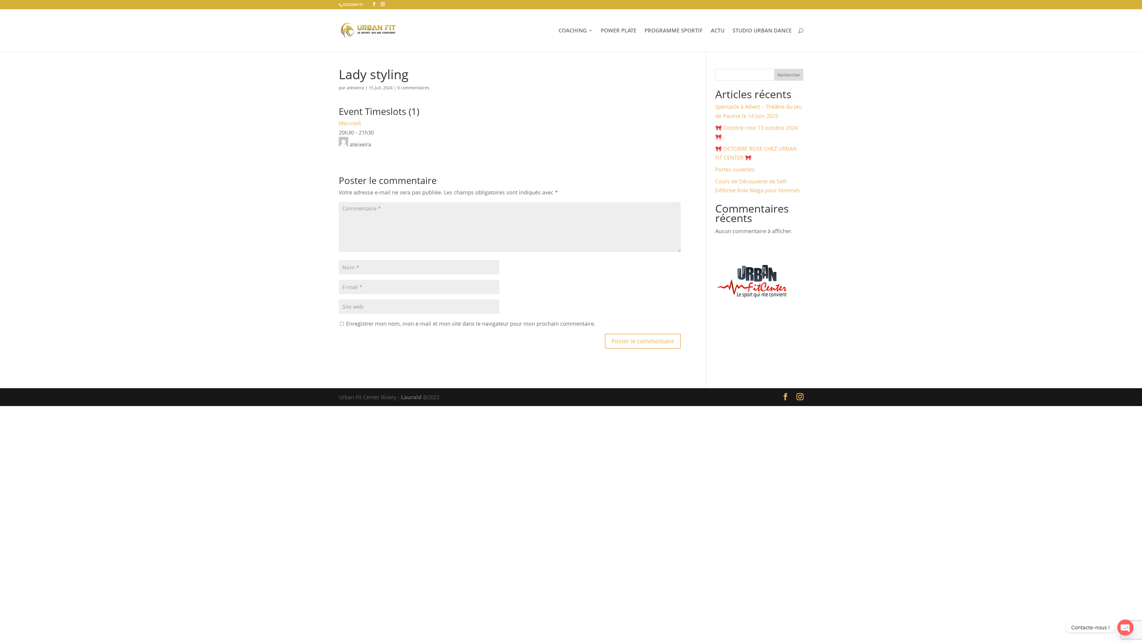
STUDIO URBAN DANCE (762, 31)
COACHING (573, 31)
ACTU (717, 31)
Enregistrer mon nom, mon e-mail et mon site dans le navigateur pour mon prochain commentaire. (470, 323)
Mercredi (350, 123)
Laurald (411, 397)
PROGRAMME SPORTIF (673, 31)
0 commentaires (413, 87)
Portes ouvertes (734, 169)
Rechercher (788, 75)
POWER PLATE (618, 31)
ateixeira (355, 87)
